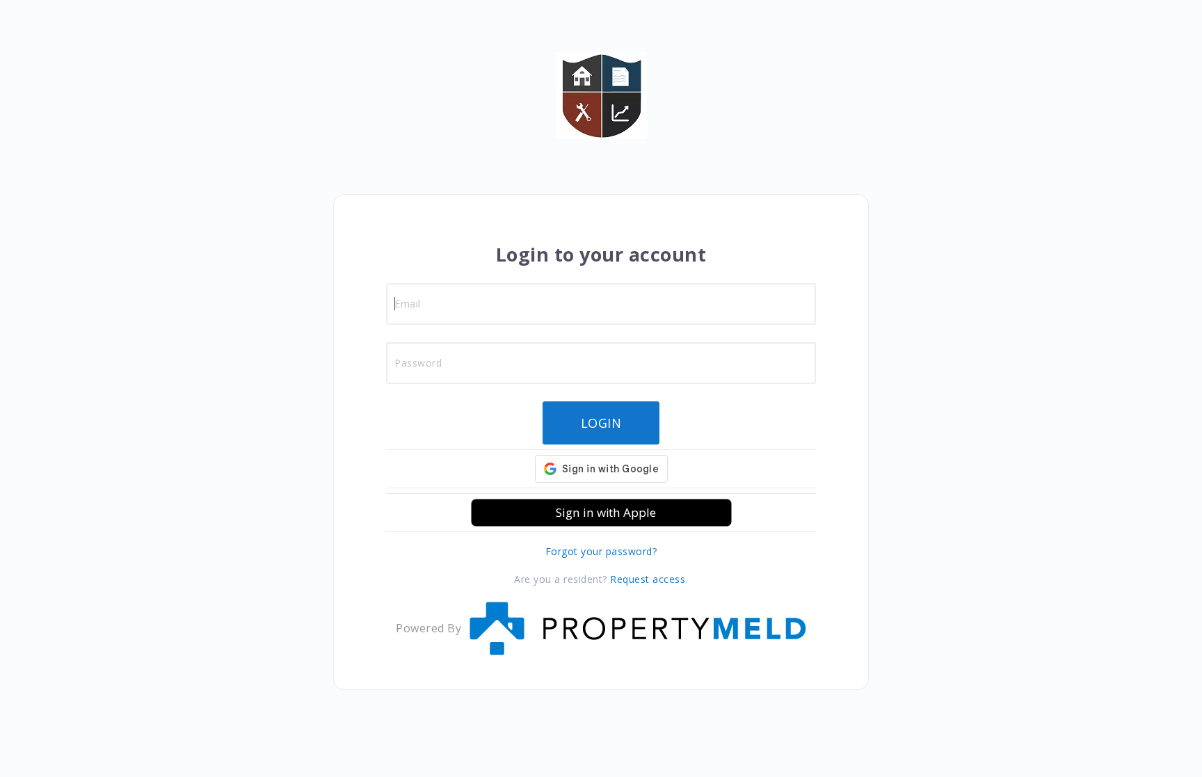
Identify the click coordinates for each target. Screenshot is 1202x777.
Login (601, 423)
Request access (647, 579)
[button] (601, 513)
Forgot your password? (601, 551)
